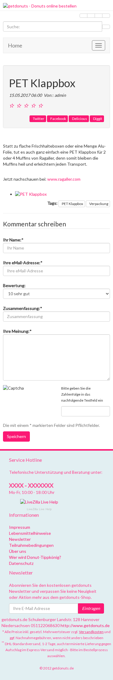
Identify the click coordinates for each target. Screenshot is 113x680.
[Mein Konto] (91, 16)
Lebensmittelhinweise (30, 533)
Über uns (17, 551)
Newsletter (20, 539)
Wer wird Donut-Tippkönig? (35, 557)
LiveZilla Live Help (39, 509)
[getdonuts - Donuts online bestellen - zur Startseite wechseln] (56, 6)
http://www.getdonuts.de (85, 625)
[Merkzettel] (83, 16)
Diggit (97, 118)
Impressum (19, 527)
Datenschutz (21, 563)
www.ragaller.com (63, 179)
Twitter (38, 118)
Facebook (58, 118)
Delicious (79, 118)
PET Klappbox (72, 203)
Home (15, 45)
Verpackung (98, 203)
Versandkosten (91, 631)
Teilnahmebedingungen (31, 545)
